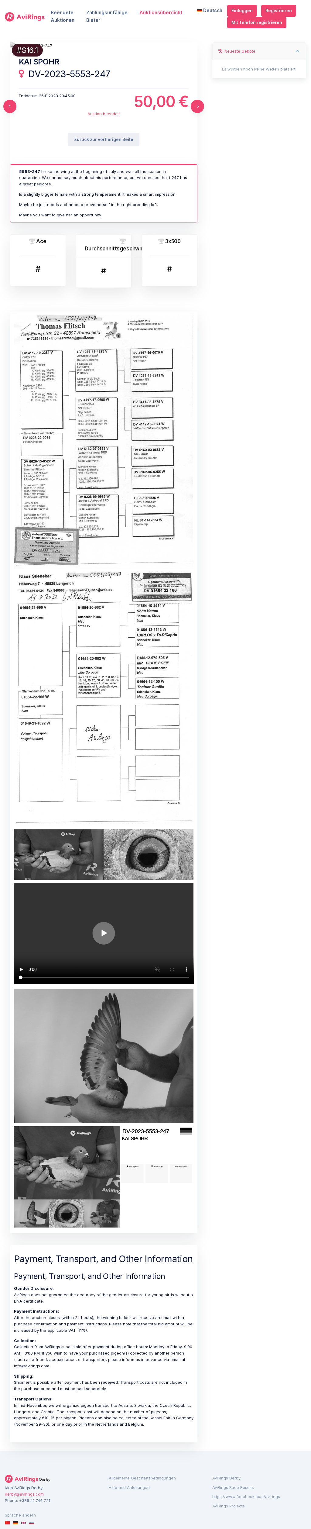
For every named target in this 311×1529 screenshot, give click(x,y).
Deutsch (212, 10)
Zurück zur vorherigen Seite (103, 139)
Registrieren (278, 10)
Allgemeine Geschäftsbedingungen (142, 1478)
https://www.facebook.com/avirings (246, 1496)
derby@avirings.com (24, 1494)
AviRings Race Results (233, 1487)
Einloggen (242, 10)
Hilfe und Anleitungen (129, 1487)
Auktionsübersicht (160, 12)
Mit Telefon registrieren (256, 22)
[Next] (197, 106)
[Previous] (10, 106)
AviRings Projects (228, 1505)
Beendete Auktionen (62, 16)
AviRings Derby (226, 1478)
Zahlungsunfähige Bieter (107, 16)
